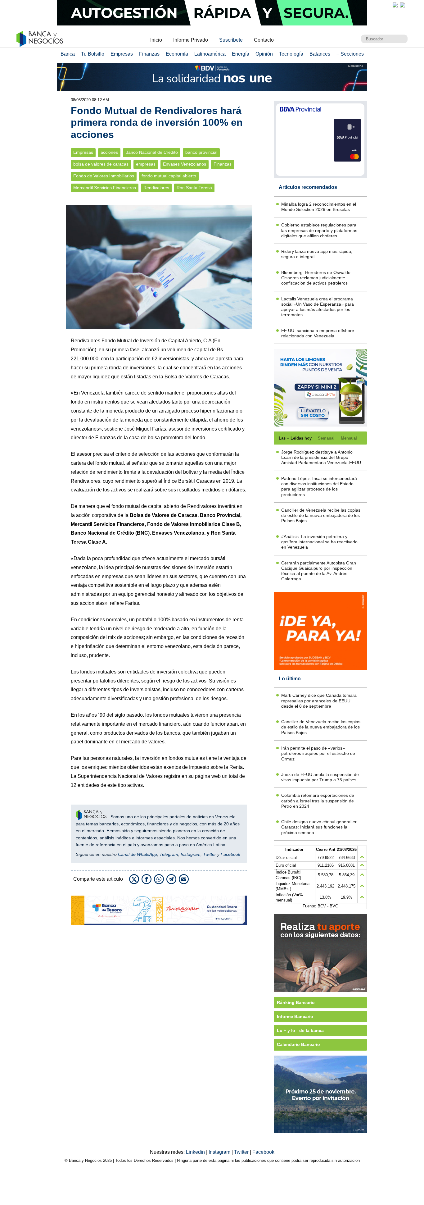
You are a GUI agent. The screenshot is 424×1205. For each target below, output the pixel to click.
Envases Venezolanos (184, 164)
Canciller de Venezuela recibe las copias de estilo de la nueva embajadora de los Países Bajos (320, 515)
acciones (109, 152)
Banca (68, 54)
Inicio (156, 40)
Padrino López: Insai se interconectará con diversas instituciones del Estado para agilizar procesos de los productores (319, 486)
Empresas (122, 54)
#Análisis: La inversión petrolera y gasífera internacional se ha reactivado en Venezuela (319, 542)
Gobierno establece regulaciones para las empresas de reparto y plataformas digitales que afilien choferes (319, 230)
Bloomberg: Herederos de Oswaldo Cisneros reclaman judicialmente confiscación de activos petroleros (315, 278)
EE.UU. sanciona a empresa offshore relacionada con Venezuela (317, 333)
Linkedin (196, 1152)
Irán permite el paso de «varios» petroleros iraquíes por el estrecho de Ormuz (318, 753)
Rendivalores (156, 187)
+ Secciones (350, 54)
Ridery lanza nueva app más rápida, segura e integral (316, 254)
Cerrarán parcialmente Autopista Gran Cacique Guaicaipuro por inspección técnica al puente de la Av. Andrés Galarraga (318, 571)
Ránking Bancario (296, 1002)
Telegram (169, 854)
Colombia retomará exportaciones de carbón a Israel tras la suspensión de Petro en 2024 (317, 801)
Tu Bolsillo (92, 54)
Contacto (264, 40)
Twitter (209, 854)
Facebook (230, 854)
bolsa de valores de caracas (101, 164)
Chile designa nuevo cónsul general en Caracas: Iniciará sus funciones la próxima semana (319, 827)
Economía (177, 54)
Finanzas (149, 54)
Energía (240, 54)
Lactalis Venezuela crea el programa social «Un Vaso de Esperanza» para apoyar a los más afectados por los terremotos (317, 306)
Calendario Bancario (298, 1044)
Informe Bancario (295, 1016)
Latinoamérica (210, 54)
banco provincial (201, 152)
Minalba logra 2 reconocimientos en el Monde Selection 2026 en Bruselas (318, 207)
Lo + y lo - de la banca (300, 1030)
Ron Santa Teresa (194, 187)
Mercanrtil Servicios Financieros (104, 187)
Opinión (264, 54)
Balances (319, 54)
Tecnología (291, 54)
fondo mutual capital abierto (169, 176)
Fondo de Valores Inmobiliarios (103, 176)
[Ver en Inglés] (395, 4)
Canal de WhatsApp (137, 854)
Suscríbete (231, 40)
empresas (146, 164)
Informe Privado (190, 40)
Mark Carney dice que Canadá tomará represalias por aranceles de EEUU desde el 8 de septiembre (319, 701)
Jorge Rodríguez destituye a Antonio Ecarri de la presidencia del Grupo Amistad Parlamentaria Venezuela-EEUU (321, 457)
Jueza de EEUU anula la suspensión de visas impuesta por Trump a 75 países (320, 777)
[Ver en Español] (402, 4)
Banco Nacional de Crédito (151, 152)
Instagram (191, 854)
